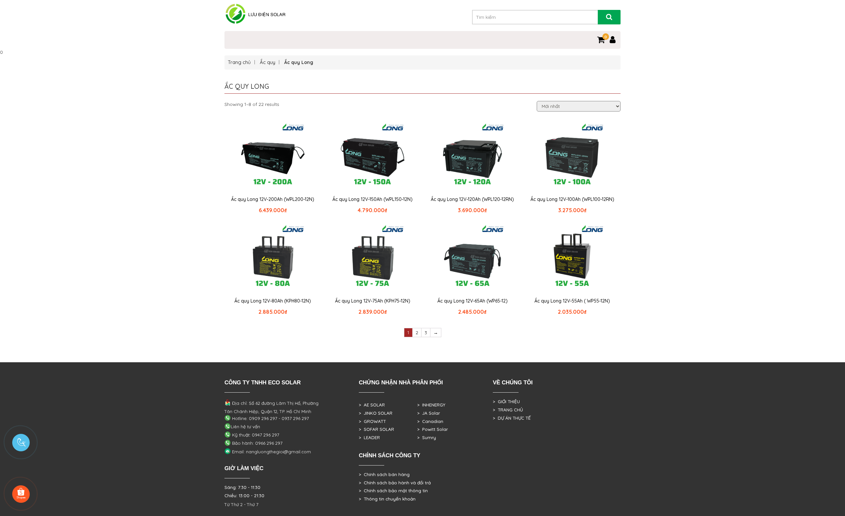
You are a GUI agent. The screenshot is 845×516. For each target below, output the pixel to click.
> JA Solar (428, 413)
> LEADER (369, 437)
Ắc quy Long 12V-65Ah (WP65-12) (472, 301)
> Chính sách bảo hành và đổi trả (395, 482)
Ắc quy (267, 62)
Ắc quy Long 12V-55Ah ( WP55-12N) (572, 301)
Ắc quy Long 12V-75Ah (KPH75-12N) (372, 301)
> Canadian (430, 421)
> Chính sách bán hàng (384, 474)
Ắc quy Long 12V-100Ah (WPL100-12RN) (572, 199)
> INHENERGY (431, 404)
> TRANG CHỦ (508, 409)
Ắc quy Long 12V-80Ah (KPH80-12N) (272, 301)
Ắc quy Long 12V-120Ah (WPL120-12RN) (472, 199)
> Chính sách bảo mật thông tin (393, 490)
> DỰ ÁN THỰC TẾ (512, 418)
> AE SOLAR (372, 404)
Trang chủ (239, 62)
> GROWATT (372, 421)
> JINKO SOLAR (375, 413)
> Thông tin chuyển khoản (387, 498)
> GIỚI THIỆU (506, 401)
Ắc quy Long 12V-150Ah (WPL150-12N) (372, 199)
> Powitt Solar (432, 429)
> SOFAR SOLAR (376, 429)
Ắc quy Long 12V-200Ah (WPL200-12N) (272, 199)
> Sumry (426, 437)
